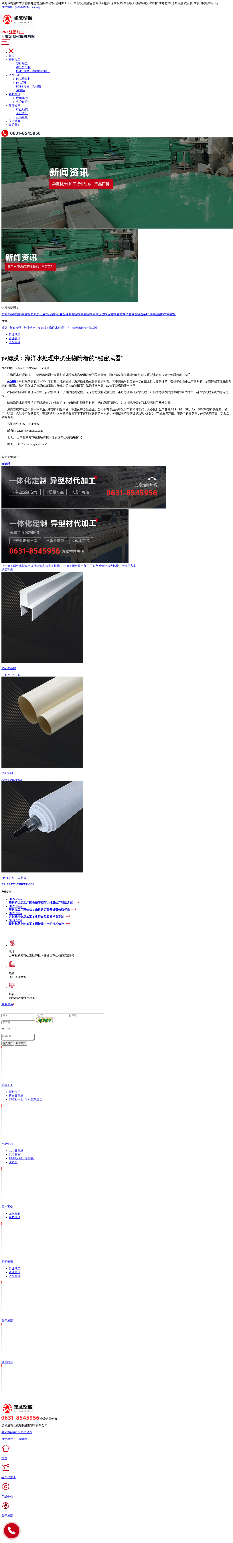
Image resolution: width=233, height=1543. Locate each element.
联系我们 (14, 124)
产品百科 (22, 117)
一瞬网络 (22, 1439)
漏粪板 (72, 314)
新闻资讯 (14, 105)
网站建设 (7, 1439)
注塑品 (20, 90)
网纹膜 (156, 314)
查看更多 (7, 1004)
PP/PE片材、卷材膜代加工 (33, 71)
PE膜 (149, 314)
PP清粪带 (128, 314)
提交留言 (7, 1043)
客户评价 (22, 101)
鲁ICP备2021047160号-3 (16, 1432)
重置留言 (20, 1043)
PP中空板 (83, 314)
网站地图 (7, 7)
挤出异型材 (22, 7)
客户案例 (14, 94)
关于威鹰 (14, 120)
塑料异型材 (8, 314)
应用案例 (22, 98)
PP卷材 (117, 314)
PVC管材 (22, 82)
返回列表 (7, 569)
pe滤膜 (5, 463)
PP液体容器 (96, 314)
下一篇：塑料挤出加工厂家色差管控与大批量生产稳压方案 (98, 565)
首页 (12, 55)
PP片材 (108, 314)
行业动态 (22, 109)
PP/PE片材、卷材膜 (28, 86)
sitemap (36, 7)
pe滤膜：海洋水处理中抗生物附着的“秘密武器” (68, 327)
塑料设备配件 (59, 314)
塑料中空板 (23, 314)
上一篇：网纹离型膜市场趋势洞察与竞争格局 (30, 565)
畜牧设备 (140, 314)
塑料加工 (14, 59)
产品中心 (14, 75)
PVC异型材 (23, 78)
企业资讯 (22, 113)
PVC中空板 (168, 314)
